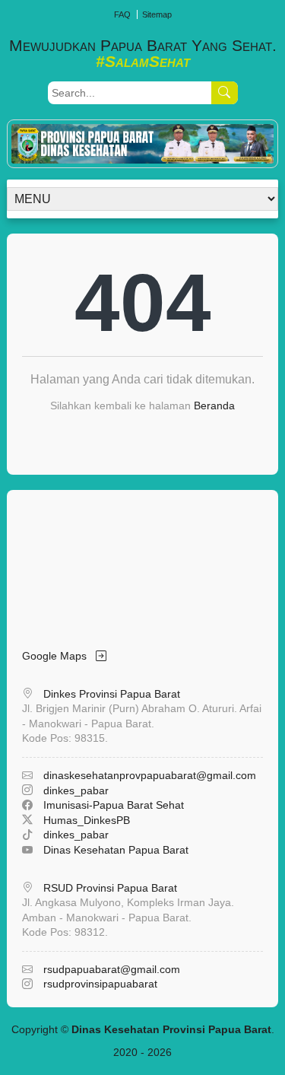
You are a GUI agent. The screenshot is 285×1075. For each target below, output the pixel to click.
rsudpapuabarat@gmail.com (111, 969)
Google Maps (59, 656)
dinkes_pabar (76, 790)
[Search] (224, 92)
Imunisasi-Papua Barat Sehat (113, 805)
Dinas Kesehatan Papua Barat (115, 850)
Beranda (214, 405)
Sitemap (157, 14)
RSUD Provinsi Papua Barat (110, 888)
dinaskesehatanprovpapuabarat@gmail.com (149, 775)
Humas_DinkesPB (86, 820)
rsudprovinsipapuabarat (100, 984)
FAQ (122, 14)
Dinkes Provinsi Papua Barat (111, 694)
